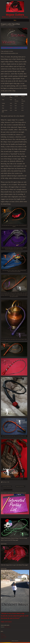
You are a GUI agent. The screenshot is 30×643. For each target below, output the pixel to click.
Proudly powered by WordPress (6, 640)
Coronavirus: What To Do (6, 486)
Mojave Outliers (15, 14)
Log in (2, 633)
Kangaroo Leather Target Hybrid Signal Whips (20, 486)
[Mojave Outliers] (15, 12)
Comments (3, 636)
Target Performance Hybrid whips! (9, 517)
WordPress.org (3, 637)
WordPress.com (20, 640)
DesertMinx (11, 25)
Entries (3, 634)
